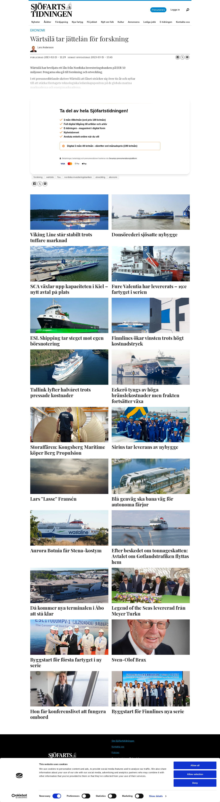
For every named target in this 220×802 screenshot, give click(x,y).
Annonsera (133, 22)
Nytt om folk (107, 22)
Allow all (195, 765)
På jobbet (92, 22)
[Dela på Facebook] (177, 57)
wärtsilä (50, 190)
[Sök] (187, 9)
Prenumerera (158, 10)
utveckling (100, 190)
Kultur (121, 22)
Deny (195, 783)
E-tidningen (166, 22)
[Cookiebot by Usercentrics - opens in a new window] (19, 796)
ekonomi (113, 190)
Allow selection (195, 774)
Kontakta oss (183, 22)
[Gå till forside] (90, 10)
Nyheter (35, 22)
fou (59, 190)
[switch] (86, 796)
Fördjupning (61, 22)
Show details (156, 796)
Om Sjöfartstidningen (123, 753)
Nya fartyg (77, 22)
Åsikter (47, 22)
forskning (38, 190)
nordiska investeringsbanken (78, 190)
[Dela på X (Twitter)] (182, 57)
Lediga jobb (149, 22)
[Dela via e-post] (187, 57)
